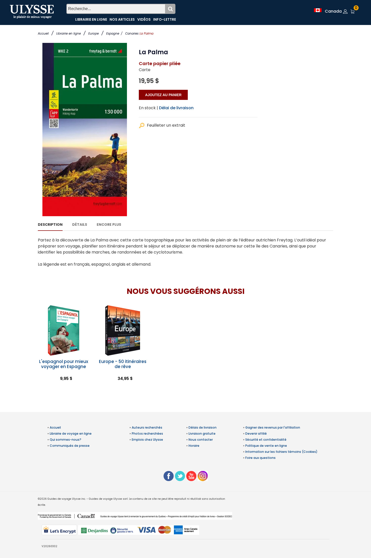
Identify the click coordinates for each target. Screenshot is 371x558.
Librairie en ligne (68, 33)
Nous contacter (201, 439)
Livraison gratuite (202, 433)
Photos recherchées (147, 433)
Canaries (132, 33)
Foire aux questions (260, 458)
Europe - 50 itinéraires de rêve (122, 364)
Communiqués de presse (70, 445)
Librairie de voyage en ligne (71, 433)
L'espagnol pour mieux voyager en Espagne (63, 364)
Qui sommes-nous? (65, 439)
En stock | (148, 108)
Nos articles (122, 19)
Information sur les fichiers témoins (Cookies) (281, 452)
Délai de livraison (176, 108)
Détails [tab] (79, 224)
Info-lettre (164, 19)
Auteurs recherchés (147, 427)
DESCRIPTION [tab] (50, 224)
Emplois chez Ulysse (147, 439)
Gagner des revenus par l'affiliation (272, 427)
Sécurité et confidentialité (265, 439)
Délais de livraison (203, 427)
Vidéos (144, 19)
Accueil (43, 33)
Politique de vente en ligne (266, 445)
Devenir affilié (256, 433)
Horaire (194, 445)
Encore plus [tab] (109, 224)
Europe (93, 33)
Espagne (114, 33)
